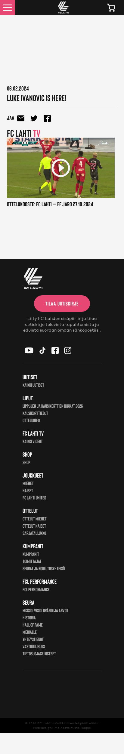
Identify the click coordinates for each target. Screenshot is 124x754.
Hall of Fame (33, 624)
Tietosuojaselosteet (39, 653)
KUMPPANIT (31, 554)
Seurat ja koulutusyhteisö (44, 568)
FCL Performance (36, 589)
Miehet (28, 483)
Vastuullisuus (34, 646)
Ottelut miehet (35, 518)
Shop (26, 462)
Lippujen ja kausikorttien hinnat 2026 (53, 406)
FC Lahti (44, 723)
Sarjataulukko (34, 533)
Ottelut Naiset (34, 526)
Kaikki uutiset (33, 385)
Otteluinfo (31, 420)
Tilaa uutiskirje (62, 303)
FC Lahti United (34, 497)
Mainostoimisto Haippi (72, 727)
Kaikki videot (33, 441)
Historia (29, 617)
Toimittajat (32, 561)
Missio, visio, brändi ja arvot (45, 610)
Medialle (30, 632)
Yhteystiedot (33, 639)
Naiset (28, 490)
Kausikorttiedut (35, 413)
